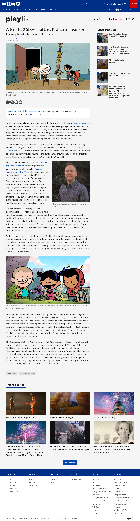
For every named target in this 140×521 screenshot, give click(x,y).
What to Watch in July (104, 417)
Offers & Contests (120, 485)
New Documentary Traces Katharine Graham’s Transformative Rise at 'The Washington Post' (112, 449)
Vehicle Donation (120, 504)
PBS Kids (12, 373)
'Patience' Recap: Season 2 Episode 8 (119, 74)
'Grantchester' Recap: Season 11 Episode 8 (118, 35)
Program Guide (12, 492)
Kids (99, 4)
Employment (96, 504)
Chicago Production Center (101, 492)
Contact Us (96, 513)
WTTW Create (11, 485)
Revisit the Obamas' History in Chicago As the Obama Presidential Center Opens (70, 448)
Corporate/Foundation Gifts (123, 498)
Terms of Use (23, 519)
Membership (118, 492)
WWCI (76, 519)
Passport (121, 9)
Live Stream (32, 485)
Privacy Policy (11, 519)
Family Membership (121, 495)
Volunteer (95, 507)
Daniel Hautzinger (12, 38)
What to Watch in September (20, 417)
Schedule (6, 9)
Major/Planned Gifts (121, 501)
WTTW (9, 479)
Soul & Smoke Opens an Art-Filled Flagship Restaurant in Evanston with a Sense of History (119, 50)
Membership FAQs (120, 510)
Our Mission (96, 479)
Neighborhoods (85, 4)
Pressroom (96, 495)
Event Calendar (76, 479)
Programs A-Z (54, 479)
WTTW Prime (11, 482)
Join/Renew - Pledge (121, 482)
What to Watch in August (116, 61)
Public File (34, 519)
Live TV (111, 9)
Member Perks (119, 488)
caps (118, 19)
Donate (134, 3)
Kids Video (32, 482)
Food (94, 4)
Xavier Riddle (27, 373)
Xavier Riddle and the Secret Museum (25, 111)
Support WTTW (119, 479)
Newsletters (132, 9)
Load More (70, 462)
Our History (96, 482)
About (49, 9)
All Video (31, 479)
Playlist (52, 482)
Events (42, 9)
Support (58, 9)
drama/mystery (100, 19)
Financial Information (99, 501)
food (111, 19)
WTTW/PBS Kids (12, 488)
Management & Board (100, 498)
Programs (26, 9)
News (35, 9)
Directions (96, 510)
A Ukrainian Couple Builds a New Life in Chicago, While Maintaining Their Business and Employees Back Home (119, 92)
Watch (15, 9)
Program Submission (99, 488)
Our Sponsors (97, 485)
